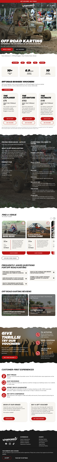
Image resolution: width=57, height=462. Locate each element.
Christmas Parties (43, 446)
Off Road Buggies (16, 56)
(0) (54, 5)
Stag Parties (42, 444)
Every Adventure (6, 56)
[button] (54, 218)
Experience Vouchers (25, 444)
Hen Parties (42, 442)
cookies (4, 454)
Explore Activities (24, 441)
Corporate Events (43, 441)
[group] (14, 238)
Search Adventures (25, 439)
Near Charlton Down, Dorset (29, 56)
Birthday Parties (43, 439)
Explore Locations (24, 442)
